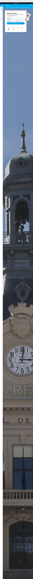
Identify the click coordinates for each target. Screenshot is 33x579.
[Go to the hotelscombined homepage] (6, 5)
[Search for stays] (1, 9)
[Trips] (1, 17)
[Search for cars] (1, 11)
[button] (32, 3)
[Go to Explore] (1, 14)
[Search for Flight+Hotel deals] (1, 13)
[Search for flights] (1, 8)
